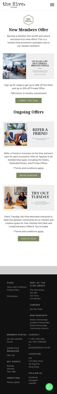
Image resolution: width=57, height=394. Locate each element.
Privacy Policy (13, 290)
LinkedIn (32, 383)
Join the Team (36, 309)
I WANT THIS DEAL (28, 100)
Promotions (12, 296)
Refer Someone (28, 175)
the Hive (33, 292)
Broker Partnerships (39, 319)
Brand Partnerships (38, 325)
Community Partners (39, 328)
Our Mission (35, 298)
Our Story (34, 295)
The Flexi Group (37, 290)
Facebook (33, 377)
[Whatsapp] (49, 387)
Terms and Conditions (17, 287)
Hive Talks (11, 371)
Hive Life (11, 355)
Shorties (10, 368)
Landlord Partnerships (40, 322)
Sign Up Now (28, 238)
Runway (10, 365)
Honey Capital (13, 382)
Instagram (33, 380)
